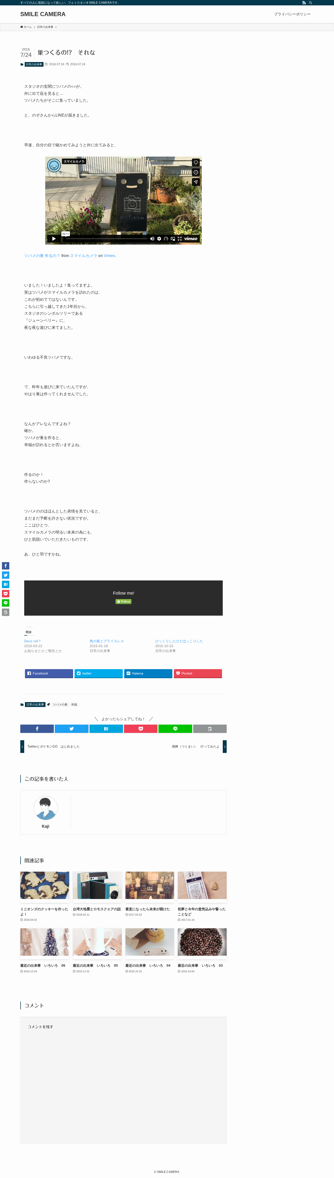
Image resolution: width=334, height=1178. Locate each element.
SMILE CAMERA (43, 14)
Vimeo (109, 256)
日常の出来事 (34, 64)
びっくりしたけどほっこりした (179, 641)
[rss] (304, 2)
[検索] (310, 2)
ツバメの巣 (60, 704)
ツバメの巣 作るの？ (42, 256)
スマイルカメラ (83, 256)
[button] (37, 729)
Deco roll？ (32, 641)
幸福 (74, 704)
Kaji (45, 826)
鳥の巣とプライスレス (107, 641)
